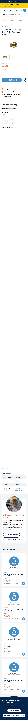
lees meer (6, 468)
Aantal (3, 69)
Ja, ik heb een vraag (13, 534)
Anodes (15, 19)
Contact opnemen (14, 710)
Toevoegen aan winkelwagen (13, 80)
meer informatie (9, 6)
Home (3, 19)
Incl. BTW (6, 10)
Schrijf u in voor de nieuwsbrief (15, 715)
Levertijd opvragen (13, 539)
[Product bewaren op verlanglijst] (24, 80)
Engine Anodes (21, 19)
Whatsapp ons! (7, 529)
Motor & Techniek (8, 19)
